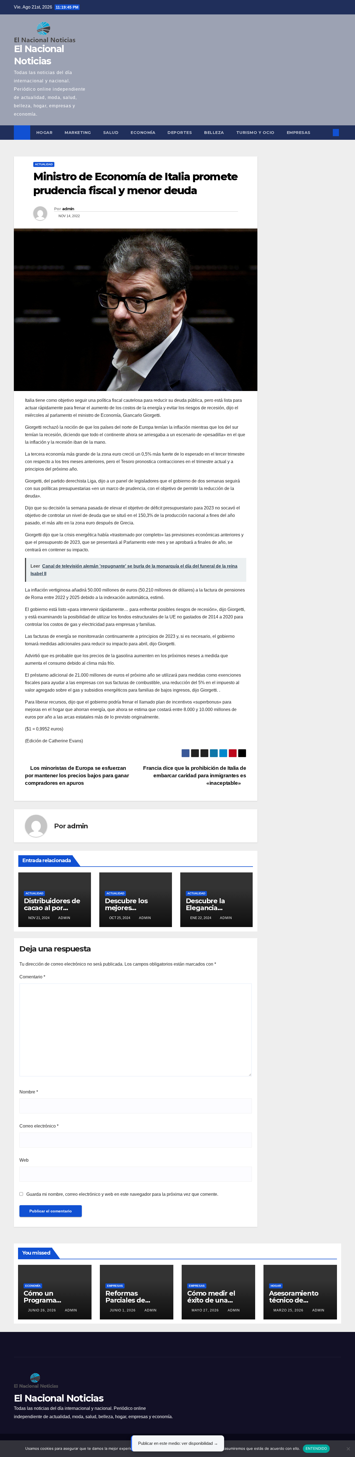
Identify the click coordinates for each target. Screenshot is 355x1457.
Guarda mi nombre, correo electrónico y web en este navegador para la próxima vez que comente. (122, 1194)
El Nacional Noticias (58, 1398)
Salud (111, 132)
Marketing (78, 132)
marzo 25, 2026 (289, 1310)
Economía (143, 132)
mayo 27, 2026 (206, 1310)
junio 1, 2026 (123, 1310)
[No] (348, 1448)
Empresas (299, 132)
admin (68, 208)
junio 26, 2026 (42, 1310)
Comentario (32, 976)
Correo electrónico (39, 1126)
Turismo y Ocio (255, 132)
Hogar (44, 132)
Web (24, 1160)
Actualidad (44, 164)
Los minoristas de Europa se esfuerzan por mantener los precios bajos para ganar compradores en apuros (77, 775)
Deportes (180, 132)
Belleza (214, 132)
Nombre (28, 1092)
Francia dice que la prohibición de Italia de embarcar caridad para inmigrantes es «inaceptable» (194, 775)
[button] (326, 132)
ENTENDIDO (316, 1448)
